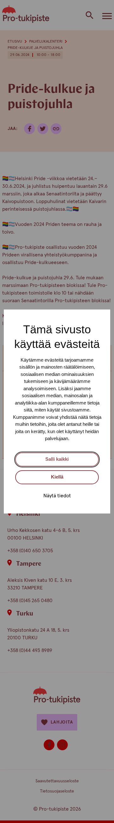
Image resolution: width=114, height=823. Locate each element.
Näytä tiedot (57, 495)
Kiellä (57, 477)
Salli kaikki (57, 459)
